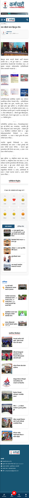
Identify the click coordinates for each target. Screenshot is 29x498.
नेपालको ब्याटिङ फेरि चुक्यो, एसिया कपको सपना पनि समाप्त (18, 340)
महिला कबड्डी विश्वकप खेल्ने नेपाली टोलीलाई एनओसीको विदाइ (19, 421)
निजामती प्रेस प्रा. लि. (7, 461)
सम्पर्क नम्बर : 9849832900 (9, 468)
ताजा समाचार (8, 226)
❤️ (14, 199)
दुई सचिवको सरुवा (15, 256)
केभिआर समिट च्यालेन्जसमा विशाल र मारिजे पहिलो (18, 434)
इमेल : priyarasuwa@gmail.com (10, 470)
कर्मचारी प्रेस (9, 31)
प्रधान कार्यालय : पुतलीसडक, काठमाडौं (10, 466)
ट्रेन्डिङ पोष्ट (20, 226)
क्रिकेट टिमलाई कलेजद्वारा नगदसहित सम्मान (18, 394)
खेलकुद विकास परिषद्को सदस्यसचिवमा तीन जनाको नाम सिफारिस (19, 381)
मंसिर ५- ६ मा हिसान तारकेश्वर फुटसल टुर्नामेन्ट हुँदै (19, 408)
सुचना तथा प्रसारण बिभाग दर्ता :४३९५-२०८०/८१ (12, 463)
